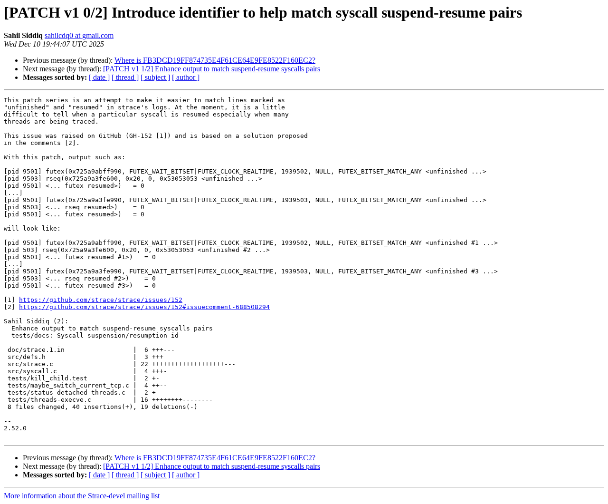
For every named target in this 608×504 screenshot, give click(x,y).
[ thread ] (125, 77)
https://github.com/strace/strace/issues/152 (100, 299)
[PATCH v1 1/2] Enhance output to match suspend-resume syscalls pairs (211, 69)
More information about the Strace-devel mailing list (82, 496)
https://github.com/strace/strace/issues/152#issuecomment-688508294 (144, 306)
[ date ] (99, 77)
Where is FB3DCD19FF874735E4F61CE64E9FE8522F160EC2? (214, 60)
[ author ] (186, 77)
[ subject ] (155, 77)
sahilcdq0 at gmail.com (79, 35)
